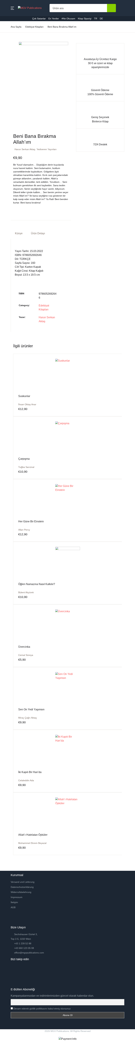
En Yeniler (11, 62)
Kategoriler (11, 28)
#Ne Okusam (12, 71)
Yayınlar (9, 45)
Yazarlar (10, 36)
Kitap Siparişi (13, 79)
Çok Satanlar (12, 53)
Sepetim (10, 88)
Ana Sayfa (11, 19)
